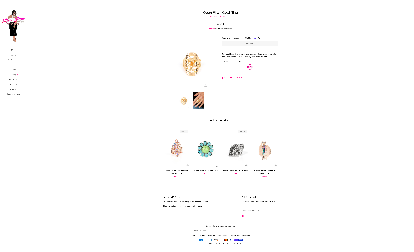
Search (193, 235)
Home (13, 70)
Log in (13, 55)
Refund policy (246, 235)
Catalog (13, 75)
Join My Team (13, 89)
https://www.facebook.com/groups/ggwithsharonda (183, 206)
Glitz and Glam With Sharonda (219, 244)
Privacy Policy (201, 235)
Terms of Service (235, 235)
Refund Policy (211, 235)
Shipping (211, 29)
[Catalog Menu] (17, 74)
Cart (14, 50)
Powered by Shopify (235, 244)
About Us (13, 84)
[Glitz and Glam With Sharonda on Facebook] (243, 216)
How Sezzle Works (13, 94)
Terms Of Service (223, 235)
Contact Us (13, 79)
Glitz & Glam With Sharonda (220, 17)
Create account (13, 60)
